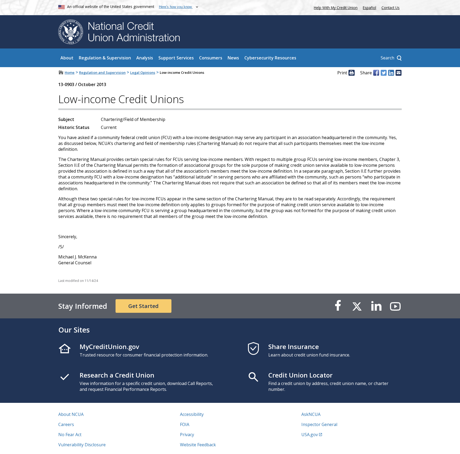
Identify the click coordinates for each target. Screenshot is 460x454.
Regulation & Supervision (105, 58)
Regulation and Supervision (102, 72)
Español (369, 7)
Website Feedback (198, 445)
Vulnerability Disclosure (82, 445)
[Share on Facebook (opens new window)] (376, 72)
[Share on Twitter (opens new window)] (383, 72)
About (66, 58)
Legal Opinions (142, 72)
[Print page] (351, 72)
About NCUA (71, 414)
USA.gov (309, 434)
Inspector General (319, 424)
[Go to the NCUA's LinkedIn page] (376, 306)
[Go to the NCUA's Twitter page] (357, 306)
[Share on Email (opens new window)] (398, 72)
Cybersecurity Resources (270, 58)
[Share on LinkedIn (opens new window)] (391, 72)
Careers (66, 424)
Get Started (143, 306)
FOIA (184, 424)
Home (70, 72)
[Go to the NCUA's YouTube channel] (395, 306)
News (233, 58)
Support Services (176, 58)
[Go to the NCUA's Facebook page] (337, 306)
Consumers (210, 58)
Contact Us (390, 7)
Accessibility (192, 414)
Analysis (144, 58)
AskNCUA (311, 414)
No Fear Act (69, 434)
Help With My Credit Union (335, 7)
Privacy (187, 434)
